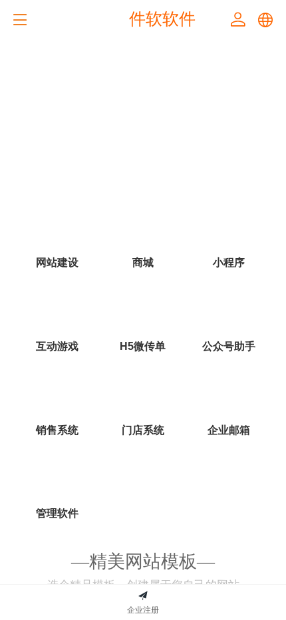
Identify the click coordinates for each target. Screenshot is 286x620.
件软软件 (162, 18)
